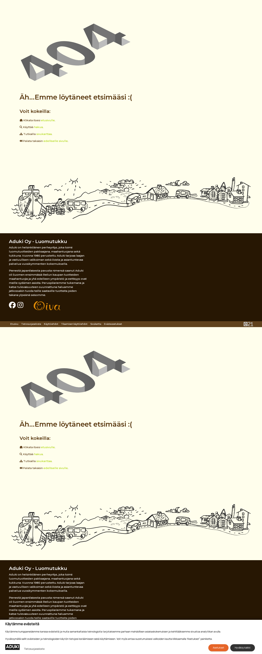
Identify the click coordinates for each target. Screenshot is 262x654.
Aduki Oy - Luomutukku (38, 241)
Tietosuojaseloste (31, 324)
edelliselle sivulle (55, 141)
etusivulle (48, 120)
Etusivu (14, 324)
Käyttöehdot (51, 324)
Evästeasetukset (113, 324)
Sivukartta (95, 324)
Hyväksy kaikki (242, 647)
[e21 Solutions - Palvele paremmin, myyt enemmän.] (248, 323)
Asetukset (218, 647)
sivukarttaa (44, 134)
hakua (38, 127)
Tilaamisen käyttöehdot (74, 324)
